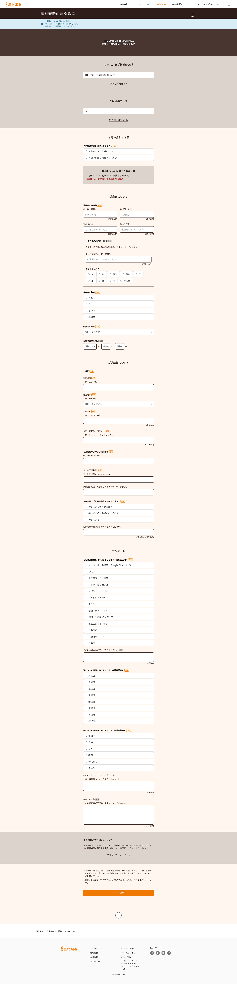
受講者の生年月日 (93, 340)
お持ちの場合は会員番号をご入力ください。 (102, 526)
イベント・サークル (98, 591)
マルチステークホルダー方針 (129, 967)
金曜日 (91, 701)
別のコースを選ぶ (118, 120)
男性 (90, 297)
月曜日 (91, 675)
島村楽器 (39, 931)
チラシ (91, 604)
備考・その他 (91, 799)
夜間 (90, 755)
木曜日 (91, 695)
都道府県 (89, 394)
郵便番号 (89, 378)
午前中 (91, 735)
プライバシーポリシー (118, 855)
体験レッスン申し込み (66, 931)
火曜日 (91, 682)
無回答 (91, 317)
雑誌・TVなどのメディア (100, 617)
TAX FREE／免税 (127, 948)
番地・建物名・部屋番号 (96, 431)
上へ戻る (119, 914)
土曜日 (91, 708)
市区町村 (89, 411)
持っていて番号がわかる (100, 506)
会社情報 (94, 957)
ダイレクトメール (97, 597)
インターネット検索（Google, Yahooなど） (110, 565)
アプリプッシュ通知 (98, 578)
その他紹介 (93, 630)
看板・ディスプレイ (98, 610)
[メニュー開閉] (193, 13)
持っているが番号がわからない (103, 513)
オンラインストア (142, 4)
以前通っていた (96, 636)
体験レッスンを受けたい (100, 151)
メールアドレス (92, 470)
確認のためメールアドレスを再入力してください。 (105, 487)
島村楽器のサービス (182, 4)
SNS (90, 571)
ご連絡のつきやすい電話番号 (97, 451)
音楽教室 (161, 4)
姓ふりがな (88, 224)
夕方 (90, 748)
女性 (90, 304)
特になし (92, 721)
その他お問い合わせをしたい (102, 157)
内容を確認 (118, 892)
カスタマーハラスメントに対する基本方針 (129, 962)
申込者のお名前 (92, 253)
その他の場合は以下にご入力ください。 (102, 650)
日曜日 (91, 714)
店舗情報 (122, 4)
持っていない (95, 519)
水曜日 (91, 688)
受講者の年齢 (91, 326)
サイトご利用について (129, 957)
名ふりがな (125, 224)
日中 (90, 742)
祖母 (127, 274)
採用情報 (94, 952)
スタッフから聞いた (98, 584)
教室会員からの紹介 (98, 623)
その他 (126, 280)
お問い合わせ (96, 961)
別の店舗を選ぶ (118, 83)
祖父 (114, 274)
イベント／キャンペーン (211, 4)
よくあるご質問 (97, 948)
